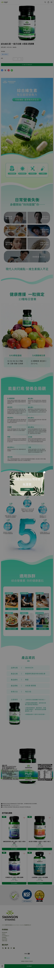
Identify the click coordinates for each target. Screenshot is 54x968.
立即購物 (27, 489)
